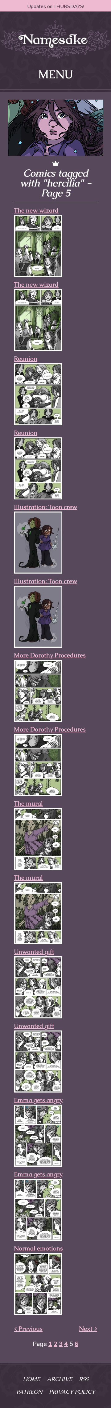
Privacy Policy (72, 1391)
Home (31, 1379)
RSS (83, 1379)
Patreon (29, 1391)
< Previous (28, 1329)
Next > (88, 1329)
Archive (59, 1379)
